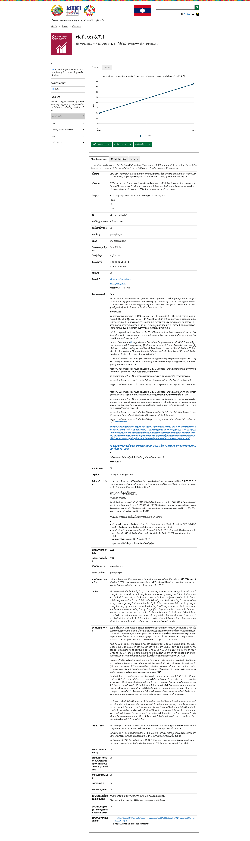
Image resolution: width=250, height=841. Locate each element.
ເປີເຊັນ (57, 89)
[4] (131, 691)
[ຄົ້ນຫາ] (197, 7)
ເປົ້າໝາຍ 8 (76, 26)
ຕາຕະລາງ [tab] (107, 67)
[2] (131, 342)
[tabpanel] (144, 112)
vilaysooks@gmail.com (120, 279)
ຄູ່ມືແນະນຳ (100, 20)
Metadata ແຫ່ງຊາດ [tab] (99, 159)
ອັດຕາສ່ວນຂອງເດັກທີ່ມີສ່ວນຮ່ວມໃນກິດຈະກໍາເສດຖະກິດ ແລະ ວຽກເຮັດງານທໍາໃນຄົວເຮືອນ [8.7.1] (67, 72)
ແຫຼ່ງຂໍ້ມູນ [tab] (134, 159)
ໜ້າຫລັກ (54, 26)
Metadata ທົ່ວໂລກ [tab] (118, 159)
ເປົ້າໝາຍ (54, 20)
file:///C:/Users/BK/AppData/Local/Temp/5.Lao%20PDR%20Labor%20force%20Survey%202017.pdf (155, 820)
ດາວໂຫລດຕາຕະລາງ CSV (122, 144)
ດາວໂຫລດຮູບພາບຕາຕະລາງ (101, 144)
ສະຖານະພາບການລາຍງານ (69, 20)
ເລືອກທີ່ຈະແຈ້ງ (57, 116)
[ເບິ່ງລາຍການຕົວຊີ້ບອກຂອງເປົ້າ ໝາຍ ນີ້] (61, 44)
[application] (144, 107)
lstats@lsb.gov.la (118, 283)
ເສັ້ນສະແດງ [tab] (95, 67)
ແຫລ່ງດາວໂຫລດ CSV (142, 144)
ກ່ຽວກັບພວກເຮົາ (87, 20)
